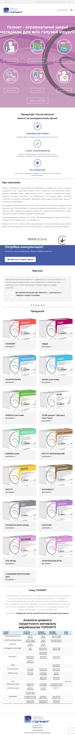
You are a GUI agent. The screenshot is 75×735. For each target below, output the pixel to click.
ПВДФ (45, 344)
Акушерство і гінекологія (64, 61)
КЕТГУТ (9, 489)
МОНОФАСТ (48, 489)
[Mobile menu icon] (71, 10)
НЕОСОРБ (47, 525)
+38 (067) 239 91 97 (62, 10)
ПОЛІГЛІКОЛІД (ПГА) (52, 561)
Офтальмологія (11, 90)
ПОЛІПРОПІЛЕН (13, 380)
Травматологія (11, 61)
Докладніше (9, 346)
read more (9, 288)
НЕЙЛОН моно (12, 454)
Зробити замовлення (37, 101)
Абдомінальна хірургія (37, 61)
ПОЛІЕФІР (10, 344)
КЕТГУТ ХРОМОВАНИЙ (53, 454)
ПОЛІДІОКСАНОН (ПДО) (17, 525)
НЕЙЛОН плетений (14, 415)
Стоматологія (37, 90)
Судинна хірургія (64, 90)
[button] (31, 305)
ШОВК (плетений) (50, 380)
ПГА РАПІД (10, 561)
